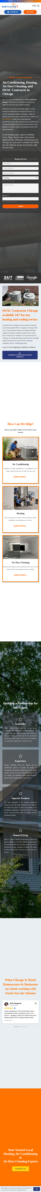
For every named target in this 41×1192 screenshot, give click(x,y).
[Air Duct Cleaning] (20, 547)
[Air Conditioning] (20, 449)
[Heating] (20, 498)
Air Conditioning (20, 464)
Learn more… (20, 476)
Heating (29, 340)
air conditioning (17, 343)
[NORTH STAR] (10, 6)
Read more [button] (8, 1020)
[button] (36, 5)
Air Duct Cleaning (20, 562)
